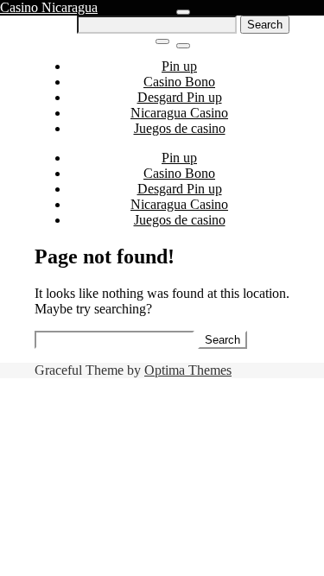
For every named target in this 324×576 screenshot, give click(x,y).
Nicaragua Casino (179, 112)
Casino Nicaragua (49, 7)
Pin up (179, 66)
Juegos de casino (180, 128)
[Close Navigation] (183, 45)
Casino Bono (179, 81)
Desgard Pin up (179, 97)
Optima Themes (188, 370)
